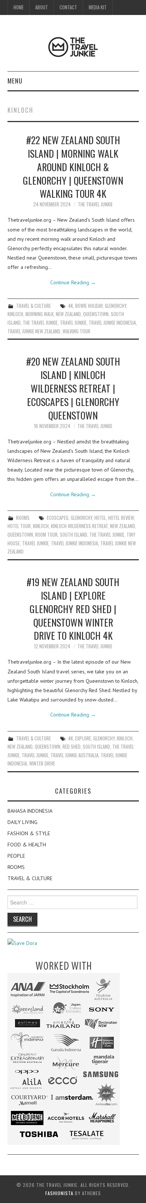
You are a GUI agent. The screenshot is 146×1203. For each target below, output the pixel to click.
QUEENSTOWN (96, 314)
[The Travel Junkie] (73, 46)
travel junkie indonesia (112, 322)
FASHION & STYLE (28, 833)
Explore (83, 738)
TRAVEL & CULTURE (33, 305)
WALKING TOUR (76, 331)
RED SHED (71, 746)
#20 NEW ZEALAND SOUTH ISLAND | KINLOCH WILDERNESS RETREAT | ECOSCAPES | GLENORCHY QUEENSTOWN (73, 388)
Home (18, 7)
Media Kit (98, 7)
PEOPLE (16, 855)
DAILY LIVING (22, 822)
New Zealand (68, 314)
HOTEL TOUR (19, 526)
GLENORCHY (115, 305)
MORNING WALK (39, 314)
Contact (68, 7)
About (41, 7)
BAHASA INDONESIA (29, 810)
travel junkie (73, 322)
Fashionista (59, 1193)
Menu (14, 80)
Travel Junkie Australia (74, 755)
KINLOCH (15, 314)
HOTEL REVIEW (121, 517)
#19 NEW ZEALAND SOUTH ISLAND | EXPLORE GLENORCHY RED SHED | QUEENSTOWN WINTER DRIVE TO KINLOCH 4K (73, 608)
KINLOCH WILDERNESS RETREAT (79, 526)
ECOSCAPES (58, 517)
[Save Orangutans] (22, 942)
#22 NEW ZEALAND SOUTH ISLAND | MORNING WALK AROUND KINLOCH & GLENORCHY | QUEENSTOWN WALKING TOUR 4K (73, 166)
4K (70, 305)
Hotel (100, 517)
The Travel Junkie (95, 204)
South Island (73, 534)
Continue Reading (73, 282)
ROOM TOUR (46, 534)
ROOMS (23, 517)
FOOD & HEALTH (26, 844)
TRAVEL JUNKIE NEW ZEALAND (33, 331)
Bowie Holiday (89, 305)
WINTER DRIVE (42, 763)
